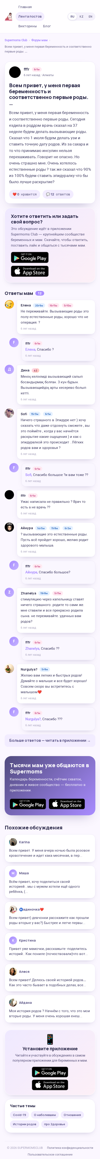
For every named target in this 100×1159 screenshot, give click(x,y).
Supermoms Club (16, 40)
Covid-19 (19, 1115)
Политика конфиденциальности (70, 1148)
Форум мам (39, 40)
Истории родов (24, 1124)
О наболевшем (45, 1115)
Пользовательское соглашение (50, 1154)
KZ (81, 17)
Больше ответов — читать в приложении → (50, 740)
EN (90, 17)
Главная (25, 7)
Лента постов (30, 16)
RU (72, 17)
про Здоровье (54, 1124)
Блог (47, 26)
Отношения (72, 1115)
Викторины (27, 26)
